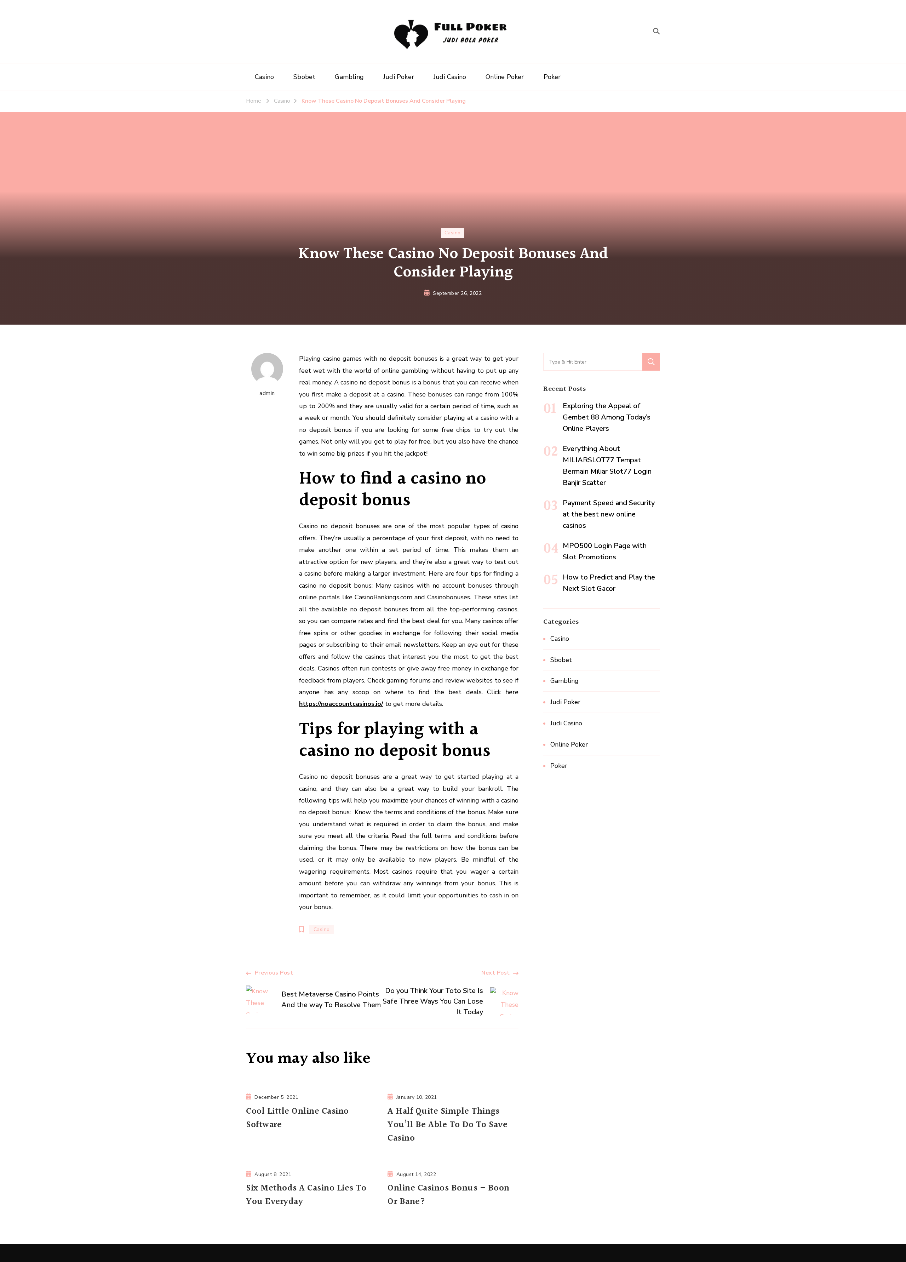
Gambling (349, 77)
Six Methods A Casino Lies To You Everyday (306, 1195)
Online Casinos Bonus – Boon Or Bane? (449, 1195)
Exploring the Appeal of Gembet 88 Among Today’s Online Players (606, 417)
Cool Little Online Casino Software (297, 1118)
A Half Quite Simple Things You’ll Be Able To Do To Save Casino (448, 1125)
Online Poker (505, 77)
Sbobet (304, 77)
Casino (264, 77)
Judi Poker (398, 77)
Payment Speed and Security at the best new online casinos (609, 514)
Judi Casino (450, 77)
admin (267, 393)
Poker (552, 77)
